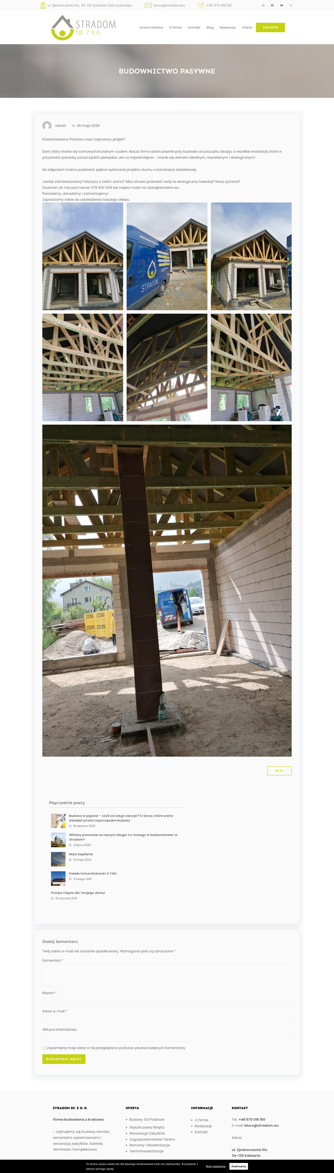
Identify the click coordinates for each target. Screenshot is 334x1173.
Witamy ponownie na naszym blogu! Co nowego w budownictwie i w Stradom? (123, 837)
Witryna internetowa (59, 1029)
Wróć (279, 771)
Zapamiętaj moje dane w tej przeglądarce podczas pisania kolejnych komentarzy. (116, 1048)
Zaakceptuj (238, 1166)
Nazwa (49, 993)
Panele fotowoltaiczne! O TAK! (93, 873)
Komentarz (52, 960)
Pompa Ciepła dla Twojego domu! (78, 893)
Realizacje (203, 1126)
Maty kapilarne (81, 854)
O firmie (201, 1120)
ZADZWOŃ (270, 27)
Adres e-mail (54, 1011)
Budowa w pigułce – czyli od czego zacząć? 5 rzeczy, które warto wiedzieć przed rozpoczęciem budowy (121, 818)
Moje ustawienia (216, 1166)
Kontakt (201, 1132)
